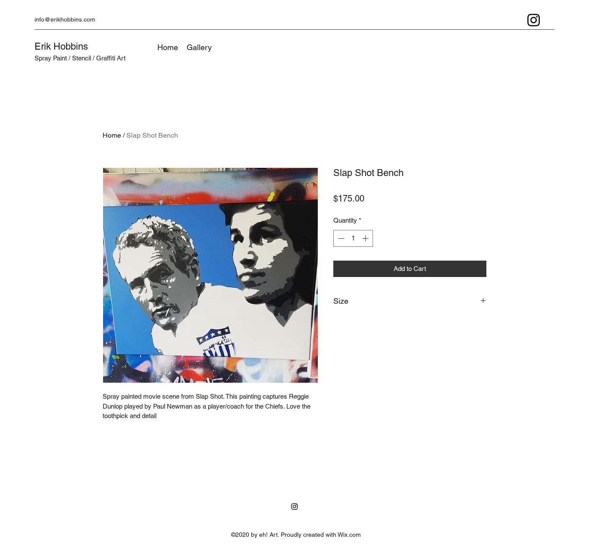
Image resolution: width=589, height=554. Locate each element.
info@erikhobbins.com (64, 19)
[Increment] (366, 238)
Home (112, 135)
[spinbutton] (353, 238)
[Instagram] (533, 20)
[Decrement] (340, 238)
